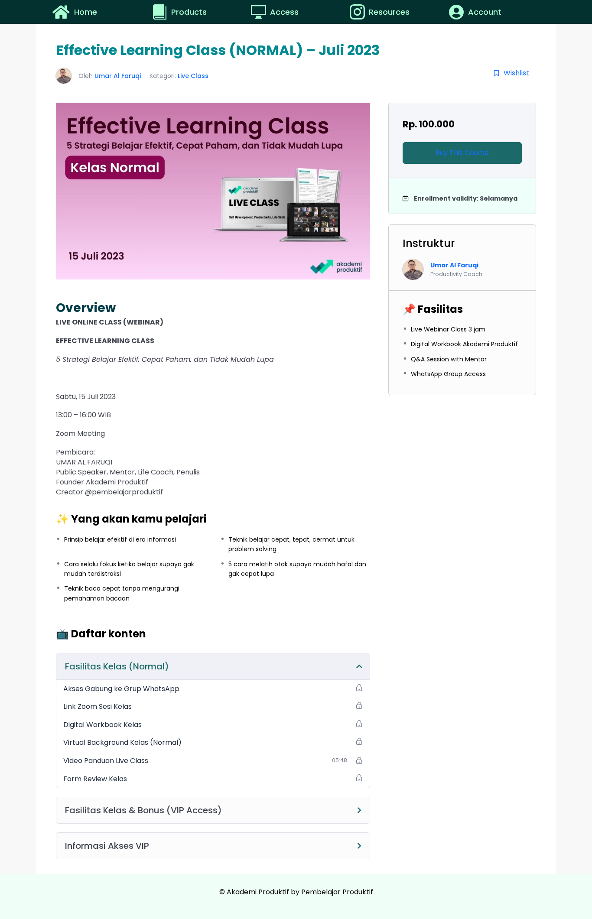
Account (484, 11)
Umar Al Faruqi (117, 75)
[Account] (456, 11)
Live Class (193, 75)
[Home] (60, 11)
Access (284, 11)
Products (189, 11)
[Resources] (358, 11)
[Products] (160, 11)
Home (85, 11)
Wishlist (516, 73)
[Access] (259, 11)
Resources (389, 11)
